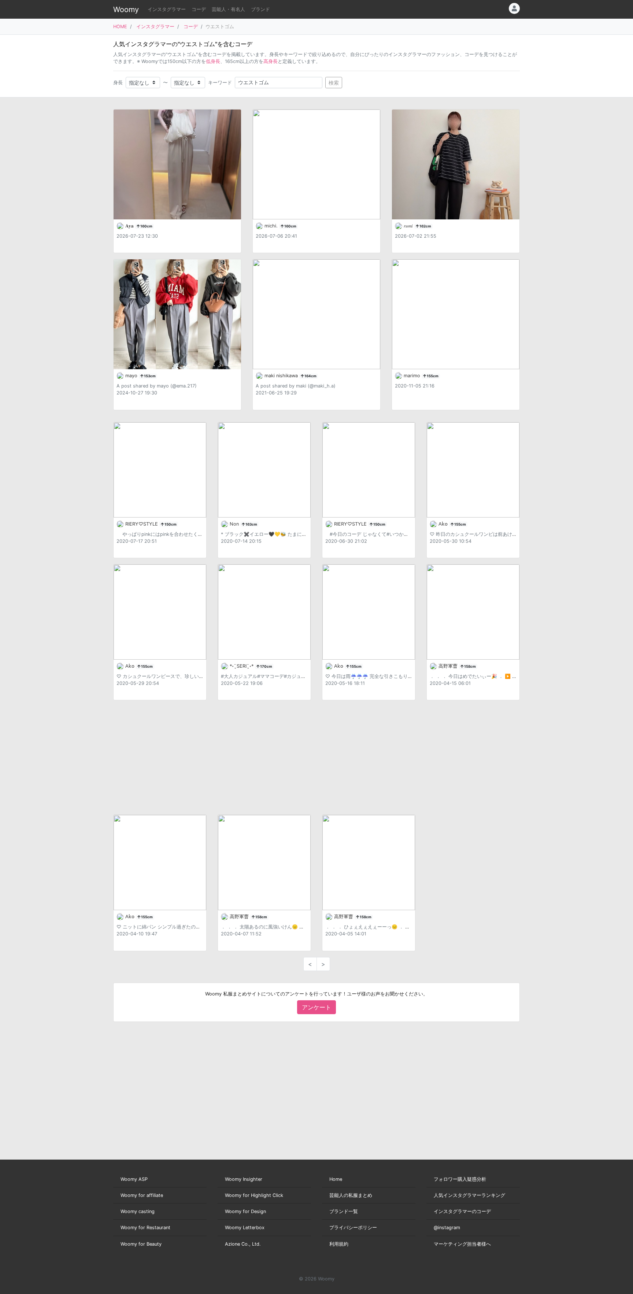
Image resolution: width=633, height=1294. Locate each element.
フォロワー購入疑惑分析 (460, 1179)
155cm (432, 376)
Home (335, 1179)
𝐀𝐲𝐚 (130, 226)
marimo (413, 375)
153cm (149, 376)
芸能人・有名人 (228, 9)
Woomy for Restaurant (145, 1227)
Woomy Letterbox (244, 1227)
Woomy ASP (134, 1179)
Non (235, 524)
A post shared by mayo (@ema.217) (156, 386)
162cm (425, 226)
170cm (265, 666)
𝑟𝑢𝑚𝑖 (409, 226)
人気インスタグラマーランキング (469, 1195)
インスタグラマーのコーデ (462, 1211)
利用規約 (338, 1244)
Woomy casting (138, 1211)
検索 (334, 82)
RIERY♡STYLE (142, 524)
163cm (251, 524)
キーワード (220, 82)
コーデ (199, 9)
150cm (170, 524)
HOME (120, 26)
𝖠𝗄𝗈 (443, 524)
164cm (310, 376)
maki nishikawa (281, 375)
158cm (469, 666)
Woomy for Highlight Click (254, 1195)
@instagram (447, 1227)
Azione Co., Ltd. (243, 1244)
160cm (146, 226)
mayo (132, 375)
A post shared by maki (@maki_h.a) (296, 386)
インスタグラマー (167, 9)
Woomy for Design (245, 1211)
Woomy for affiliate (142, 1195)
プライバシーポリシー (353, 1227)
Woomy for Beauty (141, 1244)
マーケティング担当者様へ (462, 1244)
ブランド (260, 9)
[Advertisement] (316, 757)
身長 (118, 82)
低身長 (213, 61)
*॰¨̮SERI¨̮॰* (242, 666)
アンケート (316, 1007)
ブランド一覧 (343, 1211)
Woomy (126, 9)
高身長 (270, 61)
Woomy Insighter (243, 1179)
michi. (271, 226)
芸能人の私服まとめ (350, 1195)
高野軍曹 (448, 666)
